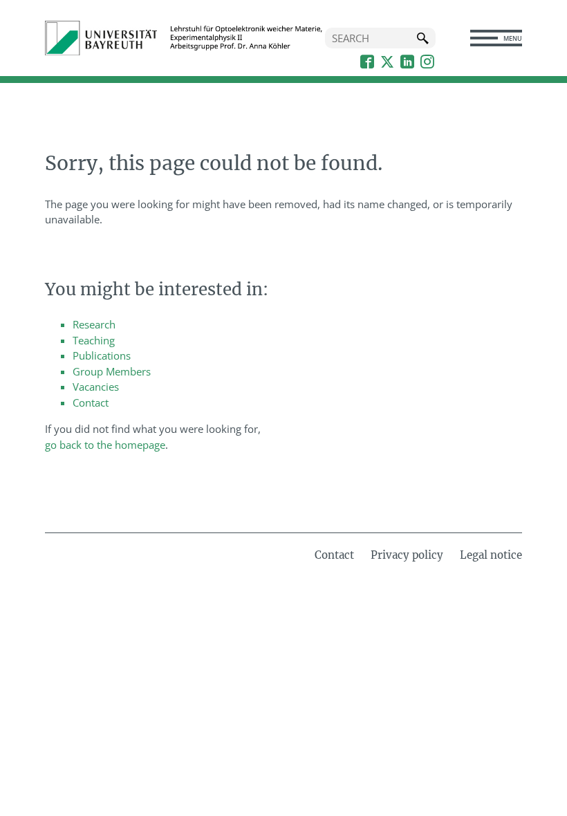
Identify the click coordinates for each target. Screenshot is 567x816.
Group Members (112, 371)
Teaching (94, 340)
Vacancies (96, 386)
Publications (102, 355)
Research (94, 324)
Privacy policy (407, 555)
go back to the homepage (105, 445)
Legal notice (491, 555)
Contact (91, 402)
